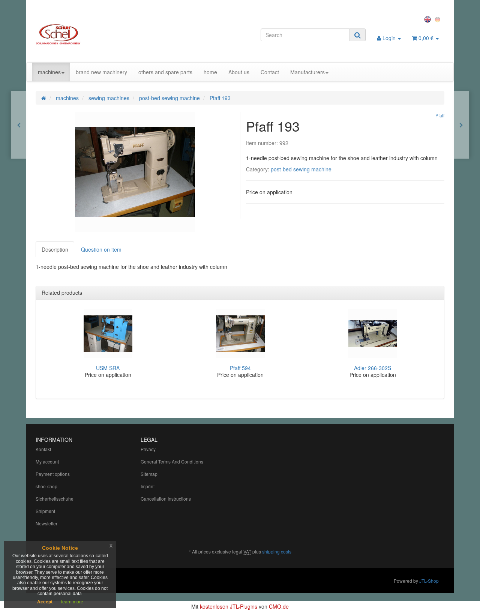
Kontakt (43, 449)
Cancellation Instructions (166, 498)
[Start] (43, 98)
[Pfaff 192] (18, 125)
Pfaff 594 (240, 368)
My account (47, 461)
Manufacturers (307, 72)
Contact (270, 72)
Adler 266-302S (372, 368)
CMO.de (279, 606)
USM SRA (108, 368)
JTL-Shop (429, 581)
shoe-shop (46, 486)
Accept (44, 601)
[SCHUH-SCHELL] (100, 34)
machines (49, 72)
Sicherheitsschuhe (55, 498)
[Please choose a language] (428, 18)
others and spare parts (165, 72)
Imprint (147, 486)
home (210, 72)
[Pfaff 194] (461, 125)
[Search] (357, 35)
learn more (72, 601)
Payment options (53, 474)
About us (238, 72)
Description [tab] (55, 249)
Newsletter (46, 523)
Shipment (45, 511)
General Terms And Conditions (172, 461)
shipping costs (276, 551)
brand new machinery (101, 72)
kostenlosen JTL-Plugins (228, 606)
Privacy (148, 449)
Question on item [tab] (101, 249)
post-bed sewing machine (301, 169)
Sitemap (149, 474)
